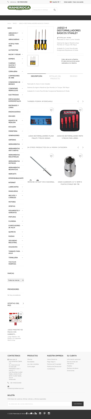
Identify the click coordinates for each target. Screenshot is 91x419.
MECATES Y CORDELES (13, 196)
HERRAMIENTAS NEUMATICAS (14, 168)
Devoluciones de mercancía (72, 362)
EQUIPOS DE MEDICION (13, 121)
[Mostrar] (30, 180)
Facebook (26, 413)
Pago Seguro (51, 362)
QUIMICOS (12, 232)
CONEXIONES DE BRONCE (14, 83)
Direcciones (70, 370)
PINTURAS (12, 217)
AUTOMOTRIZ (13, 50)
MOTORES (12, 202)
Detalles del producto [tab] (55, 77)
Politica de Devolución (54, 366)
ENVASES (12, 116)
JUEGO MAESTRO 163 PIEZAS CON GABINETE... (15, 332)
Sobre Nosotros (52, 359)
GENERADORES (14, 135)
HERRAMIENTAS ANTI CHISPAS (14, 149)
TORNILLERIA (13, 257)
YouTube (40, 413)
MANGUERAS (13, 191)
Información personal (73, 359)
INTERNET (12, 182)
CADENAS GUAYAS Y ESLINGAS (12, 65)
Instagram (48, 413)
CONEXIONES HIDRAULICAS (13, 89)
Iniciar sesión (68, 2)
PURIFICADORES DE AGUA (14, 226)
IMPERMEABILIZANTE (16, 178)
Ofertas (29, 359)
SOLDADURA (13, 247)
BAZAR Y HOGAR (15, 54)
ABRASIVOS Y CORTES (13, 34)
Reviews (73, 76)
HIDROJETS (12, 174)
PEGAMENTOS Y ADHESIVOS (14, 211)
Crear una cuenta (78, 2)
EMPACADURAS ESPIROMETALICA (15, 100)
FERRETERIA (13, 131)
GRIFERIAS (12, 140)
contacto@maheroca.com (16, 388)
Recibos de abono (72, 368)
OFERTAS (12, 206)
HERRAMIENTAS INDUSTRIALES (14, 156)
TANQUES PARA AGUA (14, 252)
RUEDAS (11, 236)
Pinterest (44, 413)
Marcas (11, 273)
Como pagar (31, 366)
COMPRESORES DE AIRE (14, 77)
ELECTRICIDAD (14, 95)
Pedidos (69, 366)
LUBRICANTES (14, 187)
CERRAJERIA (13, 71)
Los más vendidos (33, 364)
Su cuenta (72, 356)
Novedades (30, 362)
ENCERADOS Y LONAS (14, 106)
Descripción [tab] (36, 76)
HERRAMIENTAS (14, 144)
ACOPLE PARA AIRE (14, 45)
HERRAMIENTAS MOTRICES (14, 162)
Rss (35, 413)
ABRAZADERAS (14, 39)
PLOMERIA (12, 221)
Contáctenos (51, 369)
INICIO (10, 28)
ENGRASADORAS (15, 112)
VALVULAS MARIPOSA (12, 263)
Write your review (64, 37)
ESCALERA (12, 127)
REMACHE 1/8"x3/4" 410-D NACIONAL (41, 182)
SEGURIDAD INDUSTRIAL (13, 241)
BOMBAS (12, 59)
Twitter (31, 413)
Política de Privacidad (54, 364)
